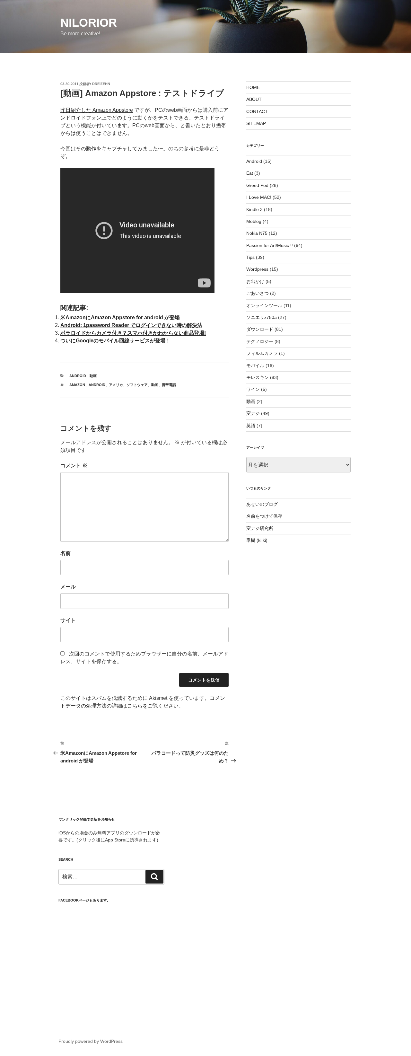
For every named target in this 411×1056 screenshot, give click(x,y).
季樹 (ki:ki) (256, 540)
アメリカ (116, 385)
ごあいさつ (257, 293)
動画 (93, 376)
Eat (249, 173)
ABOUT (254, 99)
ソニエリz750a (261, 317)
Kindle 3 (254, 209)
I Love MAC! (258, 197)
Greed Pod (257, 185)
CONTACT (257, 111)
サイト (68, 620)
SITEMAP (256, 123)
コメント (73, 465)
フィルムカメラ (262, 353)
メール (68, 586)
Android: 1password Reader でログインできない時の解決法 (131, 325)
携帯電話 (169, 385)
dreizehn (101, 84)
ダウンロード (259, 329)
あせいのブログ (262, 504)
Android (77, 376)
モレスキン (257, 377)
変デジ (253, 413)
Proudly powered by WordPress (90, 1041)
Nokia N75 (256, 233)
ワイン (253, 389)
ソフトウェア (137, 385)
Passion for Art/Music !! (269, 245)
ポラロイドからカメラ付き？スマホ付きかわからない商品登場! (133, 333)
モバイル (255, 365)
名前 (65, 553)
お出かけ (255, 281)
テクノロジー (259, 341)
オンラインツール (264, 305)
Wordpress (257, 269)
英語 (250, 425)
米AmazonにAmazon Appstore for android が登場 (120, 317)
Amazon (77, 385)
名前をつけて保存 (264, 516)
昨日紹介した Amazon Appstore (96, 110)
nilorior (88, 22)
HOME (253, 87)
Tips (250, 257)
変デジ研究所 (259, 528)
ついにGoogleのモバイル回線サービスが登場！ (115, 340)
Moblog (253, 221)
